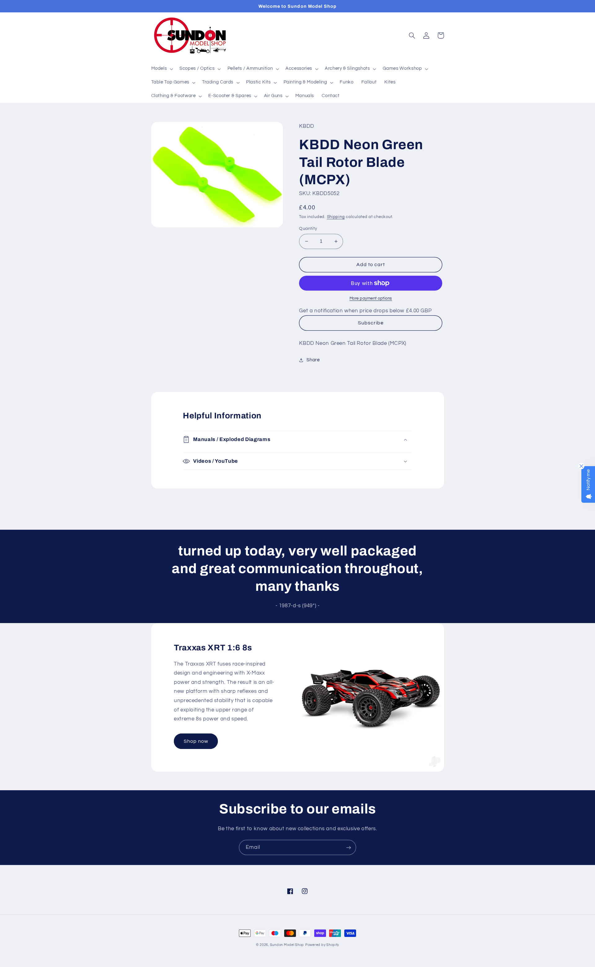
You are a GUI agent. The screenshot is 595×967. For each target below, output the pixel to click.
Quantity (308, 228)
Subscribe (371, 322)
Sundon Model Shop (287, 945)
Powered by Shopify (322, 945)
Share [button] (313, 360)
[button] (161, 69)
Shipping (336, 217)
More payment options (371, 298)
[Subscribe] (349, 847)
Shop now (196, 741)
